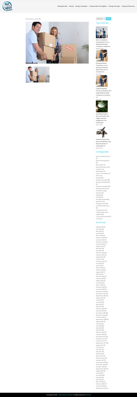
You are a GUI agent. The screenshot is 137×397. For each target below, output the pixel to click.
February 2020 (100, 287)
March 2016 (99, 382)
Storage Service (101, 204)
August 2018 (99, 321)
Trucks (98, 219)
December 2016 (101, 362)
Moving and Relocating (103, 182)
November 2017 (101, 339)
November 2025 (101, 242)
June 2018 (99, 326)
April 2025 (99, 251)
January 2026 (100, 240)
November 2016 (101, 364)
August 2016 (99, 371)
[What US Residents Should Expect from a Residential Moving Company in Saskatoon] (102, 32)
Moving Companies (81, 6)
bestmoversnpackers (102, 161)
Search (109, 18)
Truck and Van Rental (102, 216)
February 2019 (100, 309)
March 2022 (99, 268)
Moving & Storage (114, 6)
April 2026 (99, 233)
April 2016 (99, 380)
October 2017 (100, 341)
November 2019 (100, 294)
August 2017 (99, 345)
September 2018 (101, 319)
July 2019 (98, 300)
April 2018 (99, 330)
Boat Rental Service (102, 167)
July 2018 (98, 324)
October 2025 (100, 244)
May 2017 (98, 352)
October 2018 (100, 317)
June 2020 (99, 283)
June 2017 (99, 349)
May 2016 (98, 377)
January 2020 (100, 289)
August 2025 (99, 246)
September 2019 (101, 296)
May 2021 (98, 274)
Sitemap (88, 395)
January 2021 (100, 278)
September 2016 (101, 369)
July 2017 (98, 347)
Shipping (98, 195)
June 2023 (99, 263)
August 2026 (99, 227)
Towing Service (100, 210)
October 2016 (100, 367)
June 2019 (99, 302)
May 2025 (99, 248)
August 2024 (100, 257)
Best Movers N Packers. (66, 395)
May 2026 (99, 231)
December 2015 (101, 388)
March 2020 (99, 285)
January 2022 (100, 270)
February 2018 (100, 332)
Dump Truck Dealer (102, 173)
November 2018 (101, 315)
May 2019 (98, 304)
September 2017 (101, 343)
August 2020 (99, 281)
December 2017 (101, 337)
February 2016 (100, 384)
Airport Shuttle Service (103, 156)
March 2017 (99, 356)
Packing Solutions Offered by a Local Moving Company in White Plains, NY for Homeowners (102, 67)
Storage (98, 197)
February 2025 (100, 253)
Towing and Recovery (128, 6)
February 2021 (100, 276)
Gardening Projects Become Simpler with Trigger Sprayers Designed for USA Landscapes (102, 118)
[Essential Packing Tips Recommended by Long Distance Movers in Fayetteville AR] (102, 132)
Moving (71, 6)
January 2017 (100, 360)
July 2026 (99, 229)
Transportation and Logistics (98, 6)
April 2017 (99, 354)
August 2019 (99, 298)
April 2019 (99, 306)
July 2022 (99, 266)
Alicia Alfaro (30, 19)
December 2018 (101, 313)
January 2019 (100, 311)
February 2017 (100, 358)
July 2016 (98, 373)
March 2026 (99, 235)
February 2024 (100, 261)
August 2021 (99, 272)
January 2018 (100, 334)
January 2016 (100, 386)
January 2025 (100, 255)
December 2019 (101, 291)
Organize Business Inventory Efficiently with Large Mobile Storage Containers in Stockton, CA (103, 93)
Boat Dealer (99, 165)
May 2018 (98, 328)
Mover (98, 176)
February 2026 (100, 238)
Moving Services (62, 6)
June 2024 (99, 259)
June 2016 (99, 375)
